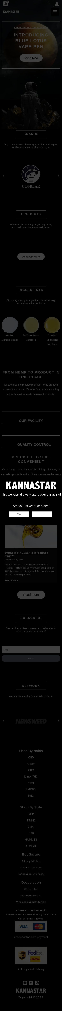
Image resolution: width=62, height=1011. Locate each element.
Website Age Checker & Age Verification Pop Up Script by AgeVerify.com (58, 1010)
